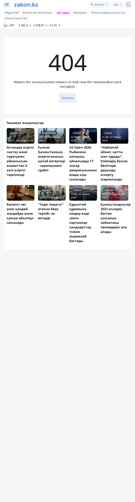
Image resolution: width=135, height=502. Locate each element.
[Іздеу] (128, 4)
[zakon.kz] (26, 4)
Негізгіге (67, 98)
